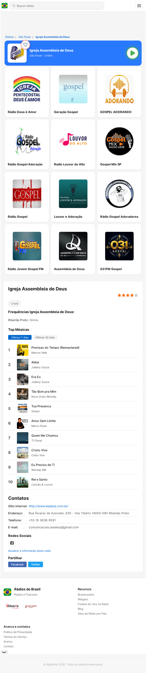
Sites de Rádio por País (92, 613)
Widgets (83, 599)
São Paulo (24, 36)
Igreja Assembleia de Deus (53, 36)
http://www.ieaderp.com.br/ (48, 506)
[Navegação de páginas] (139, 6)
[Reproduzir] (132, 53)
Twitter (35, 564)
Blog (80, 608)
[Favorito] (25, 44)
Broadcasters (86, 594)
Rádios (9, 36)
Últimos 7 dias (20, 337)
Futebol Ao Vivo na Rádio (93, 604)
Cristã (14, 303)
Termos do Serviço (15, 636)
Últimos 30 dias (45, 337)
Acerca (8, 641)
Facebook (17, 564)
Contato (8, 646)
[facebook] (12, 543)
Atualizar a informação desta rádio (29, 550)
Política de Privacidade (18, 632)
